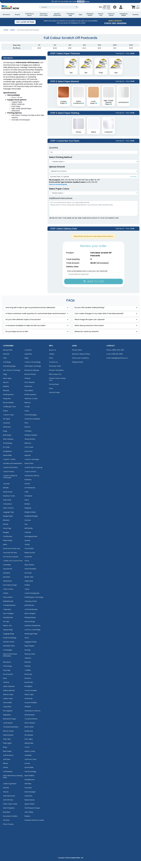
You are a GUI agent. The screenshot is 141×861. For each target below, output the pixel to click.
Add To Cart (95, 281)
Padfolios (28, 479)
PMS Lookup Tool (55, 374)
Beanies (6, 390)
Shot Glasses (30, 382)
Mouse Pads (7, 350)
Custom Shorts (30, 471)
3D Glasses (29, 735)
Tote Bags (7, 362)
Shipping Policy (77, 362)
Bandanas (7, 662)
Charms (6, 682)
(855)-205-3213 (118, 350)
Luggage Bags (8, 634)
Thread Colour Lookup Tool (57, 379)
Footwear (28, 788)
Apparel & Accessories (57, 14)
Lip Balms (6, 573)
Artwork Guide (54, 392)
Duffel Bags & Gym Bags (34, 597)
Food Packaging (31, 415)
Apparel (28, 455)
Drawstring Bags (9, 366)
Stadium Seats (8, 642)
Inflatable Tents (9, 646)
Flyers (13, 30)
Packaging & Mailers (123, 14)
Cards (27, 589)
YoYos (27, 747)
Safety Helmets (9, 690)
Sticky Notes (7, 492)
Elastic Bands (29, 800)
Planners (28, 662)
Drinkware (7, 427)
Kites (5, 678)
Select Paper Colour (59, 188)
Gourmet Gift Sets (10, 552)
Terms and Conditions (80, 358)
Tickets (5, 593)
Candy (27, 544)
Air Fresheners (30, 488)
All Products (6, 14)
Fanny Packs (7, 597)
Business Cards (9, 496)
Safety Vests (8, 698)
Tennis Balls (7, 702)
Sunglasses (7, 451)
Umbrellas (7, 565)
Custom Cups (8, 415)
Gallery (51, 354)
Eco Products (8, 674)
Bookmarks (29, 682)
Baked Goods (30, 552)
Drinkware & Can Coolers (44, 14)
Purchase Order (55, 366)
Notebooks (29, 731)
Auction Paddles (31, 702)
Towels (27, 406)
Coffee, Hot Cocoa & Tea (12, 561)
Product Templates (56, 370)
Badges (6, 532)
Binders (27, 504)
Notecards (7, 500)
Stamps (28, 666)
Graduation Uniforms (32, 711)
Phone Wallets (8, 402)
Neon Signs (7, 378)
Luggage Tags (8, 512)
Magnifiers (7, 715)
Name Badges (30, 792)
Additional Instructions (60, 198)
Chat (108, 9)
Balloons (28, 443)
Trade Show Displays (32, 419)
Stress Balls (7, 455)
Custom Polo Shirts (10, 467)
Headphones (29, 779)
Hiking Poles (29, 743)
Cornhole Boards (31, 609)
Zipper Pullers (29, 804)
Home (6, 30)
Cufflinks (28, 670)
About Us (52, 350)
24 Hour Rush (54, 384)
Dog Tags (6, 670)
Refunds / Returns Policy (81, 354)
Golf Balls (28, 755)
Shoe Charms (8, 508)
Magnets (28, 508)
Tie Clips (6, 621)
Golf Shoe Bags (30, 771)
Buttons (27, 427)
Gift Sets (6, 820)
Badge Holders (30, 512)
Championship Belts (10, 727)
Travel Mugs (7, 443)
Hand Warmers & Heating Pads (13, 776)
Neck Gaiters (29, 565)
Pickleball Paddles (31, 516)
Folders (27, 585)
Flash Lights (7, 743)
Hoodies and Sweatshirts (12, 463)
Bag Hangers (29, 646)
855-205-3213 (104, 7)
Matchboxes (29, 605)
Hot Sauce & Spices (10, 557)
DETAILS (87, 1)
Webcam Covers (31, 398)
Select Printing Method (60, 157)
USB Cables (29, 812)
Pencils (5, 524)
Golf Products (8, 755)
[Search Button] (76, 7)
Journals (6, 484)
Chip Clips (7, 739)
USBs (26, 492)
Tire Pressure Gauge (32, 808)
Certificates (7, 536)
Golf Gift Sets (8, 800)
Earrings (27, 650)
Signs (80, 14)
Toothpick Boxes (9, 605)
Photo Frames (8, 824)
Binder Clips (29, 577)
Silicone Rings (30, 621)
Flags (5, 374)
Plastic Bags (7, 540)
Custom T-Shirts (9, 459)
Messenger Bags (31, 634)
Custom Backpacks (32, 593)
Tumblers (28, 431)
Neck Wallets (29, 775)
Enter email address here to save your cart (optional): (87, 271)
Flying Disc (7, 398)
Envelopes (28, 496)
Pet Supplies (7, 711)
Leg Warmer (7, 569)
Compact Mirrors (31, 719)
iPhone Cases (8, 731)
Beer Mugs (7, 435)
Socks (27, 411)
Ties (26, 524)
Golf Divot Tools (30, 759)
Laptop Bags (8, 630)
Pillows (5, 763)
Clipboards (29, 581)
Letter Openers (9, 686)
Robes (5, 411)
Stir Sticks (28, 573)
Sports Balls (29, 767)
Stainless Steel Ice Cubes (34, 820)
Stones (27, 763)
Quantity (53, 147)
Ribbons (28, 402)
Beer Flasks (7, 751)
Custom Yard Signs (32, 459)
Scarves (28, 520)
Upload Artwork (57, 166)
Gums (27, 561)
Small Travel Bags (9, 638)
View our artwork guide (58, 184)
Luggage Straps (31, 642)
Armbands (29, 698)
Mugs (5, 431)
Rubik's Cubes (30, 751)
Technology (7, 666)
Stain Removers (9, 796)
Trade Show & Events (29, 14)
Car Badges (7, 650)
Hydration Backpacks (32, 625)
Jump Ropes (8, 723)
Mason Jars (7, 625)
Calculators (7, 504)
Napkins (6, 386)
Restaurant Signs (9, 719)
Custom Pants (8, 471)
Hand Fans (29, 451)
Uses (51, 388)
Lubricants (28, 796)
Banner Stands (30, 374)
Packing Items (8, 394)
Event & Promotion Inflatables (10, 655)
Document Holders (10, 816)
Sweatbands (8, 617)
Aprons (5, 382)
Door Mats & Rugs (10, 585)
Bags (26, 358)
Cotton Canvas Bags (33, 362)
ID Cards (6, 447)
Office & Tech (100, 14)
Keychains (28, 386)
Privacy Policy (77, 350)
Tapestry (28, 658)
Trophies (28, 532)
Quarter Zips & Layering (33, 467)
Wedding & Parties (89, 14)
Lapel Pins (28, 354)
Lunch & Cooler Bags (32, 630)
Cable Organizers (9, 784)
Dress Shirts (29, 463)
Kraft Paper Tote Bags (33, 366)
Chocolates (29, 548)
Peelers (27, 816)
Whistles (28, 706)
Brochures (28, 674)
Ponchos (28, 678)
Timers (5, 767)
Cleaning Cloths (31, 601)
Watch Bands (8, 735)
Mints (5, 544)
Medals (6, 488)
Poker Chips (29, 694)
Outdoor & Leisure (111, 14)
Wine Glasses (8, 439)
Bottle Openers (30, 394)
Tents (27, 638)
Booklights (28, 686)
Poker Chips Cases (10, 804)
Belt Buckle (29, 528)
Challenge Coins (9, 406)
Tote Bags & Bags (70, 14)
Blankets (6, 520)
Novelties (136, 14)
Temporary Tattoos (32, 475)
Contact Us (53, 362)
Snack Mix (28, 557)
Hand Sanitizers (30, 569)
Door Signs (29, 739)
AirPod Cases (8, 694)
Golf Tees (6, 759)
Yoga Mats (7, 706)
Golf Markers (7, 771)
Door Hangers (8, 613)
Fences (6, 792)
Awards (27, 540)
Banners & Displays (32, 370)
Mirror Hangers (30, 613)
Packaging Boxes (31, 536)
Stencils (6, 788)
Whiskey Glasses (31, 435)
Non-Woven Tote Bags (11, 370)
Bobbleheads (8, 601)
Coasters (28, 350)
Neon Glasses (30, 723)
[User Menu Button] (115, 7)
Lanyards (6, 423)
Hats (5, 358)
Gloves (27, 484)
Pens (26, 423)
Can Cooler (29, 447)
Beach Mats (29, 727)
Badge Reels (8, 516)
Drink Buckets (30, 715)
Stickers (27, 378)
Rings (5, 747)
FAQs (51, 358)
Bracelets (6, 812)
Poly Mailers (29, 390)
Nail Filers (28, 784)
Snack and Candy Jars (11, 548)
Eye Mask (6, 577)
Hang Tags (7, 528)
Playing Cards (30, 654)
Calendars (7, 609)
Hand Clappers (9, 808)
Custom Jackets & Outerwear (10, 476)
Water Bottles (30, 439)
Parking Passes (30, 617)
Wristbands (7, 581)
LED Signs (6, 419)
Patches (6, 354)
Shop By (17, 14)
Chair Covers (8, 589)
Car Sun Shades (31, 690)
